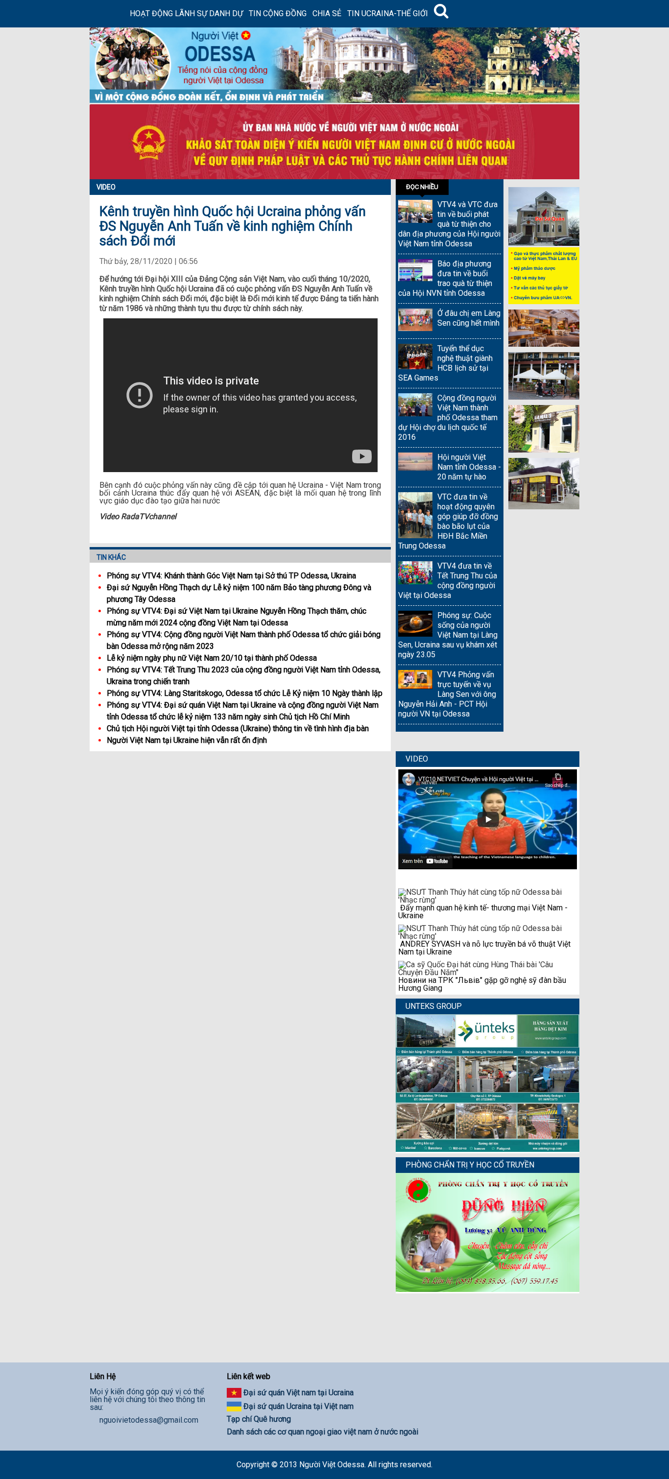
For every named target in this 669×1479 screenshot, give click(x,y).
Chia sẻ (326, 13)
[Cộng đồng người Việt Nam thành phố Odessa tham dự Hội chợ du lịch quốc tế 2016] (415, 406)
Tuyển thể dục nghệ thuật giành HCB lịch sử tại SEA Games (445, 363)
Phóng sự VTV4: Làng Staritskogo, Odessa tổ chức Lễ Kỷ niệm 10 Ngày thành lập (244, 693)
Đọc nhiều (422, 187)
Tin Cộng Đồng (278, 13)
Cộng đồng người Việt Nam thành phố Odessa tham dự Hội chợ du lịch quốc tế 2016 (448, 417)
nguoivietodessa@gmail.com (148, 1420)
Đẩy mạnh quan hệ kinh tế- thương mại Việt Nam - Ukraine (483, 911)
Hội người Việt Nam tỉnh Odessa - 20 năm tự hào (469, 467)
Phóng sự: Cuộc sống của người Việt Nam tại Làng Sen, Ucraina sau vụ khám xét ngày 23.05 (448, 635)
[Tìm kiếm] (441, 13)
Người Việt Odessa (331, 1464)
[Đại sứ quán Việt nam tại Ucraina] (543, 243)
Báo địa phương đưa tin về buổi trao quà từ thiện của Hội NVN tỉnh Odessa (445, 278)
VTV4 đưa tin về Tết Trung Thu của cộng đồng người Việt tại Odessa (447, 580)
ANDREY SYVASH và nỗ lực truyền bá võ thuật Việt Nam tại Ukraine (484, 947)
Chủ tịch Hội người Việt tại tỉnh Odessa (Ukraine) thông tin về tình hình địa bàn (238, 728)
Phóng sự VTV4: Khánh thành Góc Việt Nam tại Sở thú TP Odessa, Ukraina (231, 575)
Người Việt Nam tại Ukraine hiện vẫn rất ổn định (187, 740)
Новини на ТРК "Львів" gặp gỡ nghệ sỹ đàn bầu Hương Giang (482, 984)
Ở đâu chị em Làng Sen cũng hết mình (469, 318)
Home (108, 13)
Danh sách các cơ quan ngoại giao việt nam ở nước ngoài (322, 1431)
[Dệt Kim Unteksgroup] (487, 1149)
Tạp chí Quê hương (259, 1419)
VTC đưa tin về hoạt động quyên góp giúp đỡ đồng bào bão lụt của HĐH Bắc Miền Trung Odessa (448, 521)
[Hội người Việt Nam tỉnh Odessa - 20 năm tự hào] (415, 463)
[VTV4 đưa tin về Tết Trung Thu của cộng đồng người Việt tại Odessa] (415, 574)
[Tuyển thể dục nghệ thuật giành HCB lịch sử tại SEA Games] (415, 357)
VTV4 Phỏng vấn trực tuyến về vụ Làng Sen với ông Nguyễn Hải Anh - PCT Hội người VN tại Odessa (447, 694)
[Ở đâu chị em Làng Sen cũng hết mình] (415, 321)
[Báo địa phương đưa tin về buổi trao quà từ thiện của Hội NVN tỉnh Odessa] (415, 271)
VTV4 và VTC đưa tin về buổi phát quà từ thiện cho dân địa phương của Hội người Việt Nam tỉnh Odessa (449, 224)
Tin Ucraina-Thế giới (387, 13)
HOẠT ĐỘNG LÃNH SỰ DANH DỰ (186, 13)
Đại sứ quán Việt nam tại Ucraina (298, 1392)
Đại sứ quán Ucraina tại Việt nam (298, 1406)
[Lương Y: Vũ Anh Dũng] (487, 1289)
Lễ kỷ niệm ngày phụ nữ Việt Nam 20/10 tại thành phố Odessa (212, 658)
